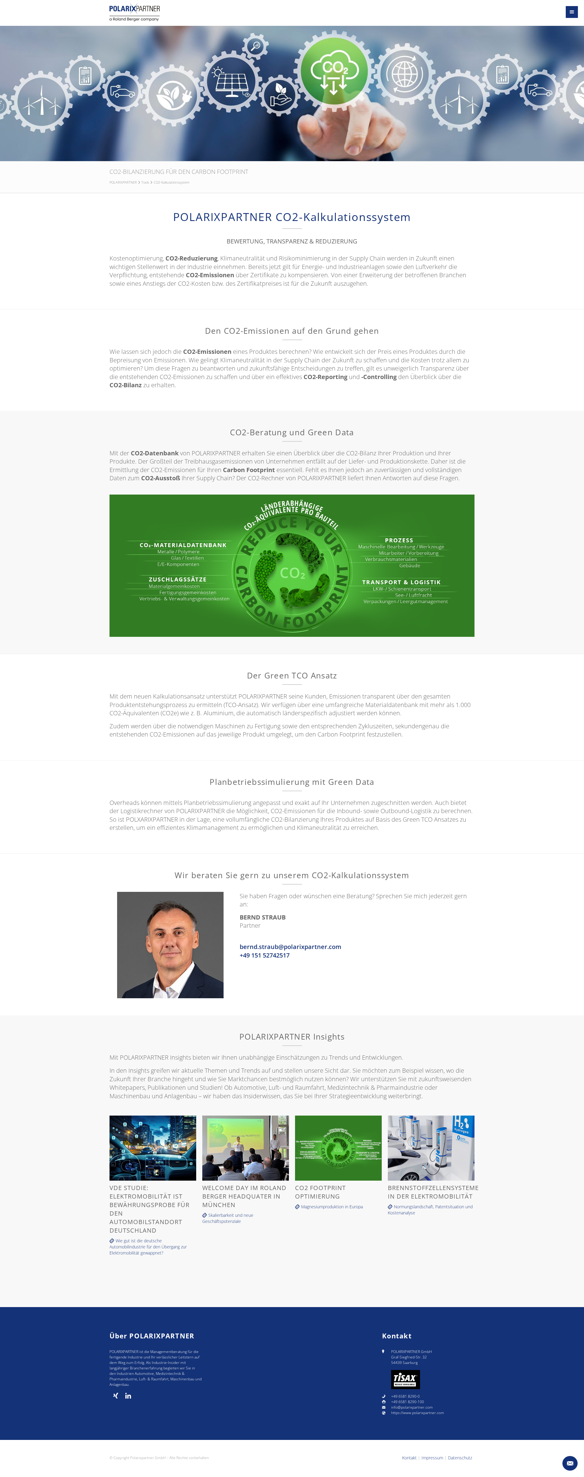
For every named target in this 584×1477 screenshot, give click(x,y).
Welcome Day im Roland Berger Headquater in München (244, 1196)
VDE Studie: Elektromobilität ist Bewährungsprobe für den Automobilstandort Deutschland (149, 1209)
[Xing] (115, 1396)
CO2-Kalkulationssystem (171, 182)
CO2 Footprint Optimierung (320, 1192)
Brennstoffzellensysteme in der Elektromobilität (431, 1192)
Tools (145, 182)
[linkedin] (128, 1396)
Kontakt (409, 1458)
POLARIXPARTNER (123, 182)
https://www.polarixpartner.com (417, 1412)
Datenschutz (460, 1458)
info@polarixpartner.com (412, 1407)
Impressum (432, 1458)
